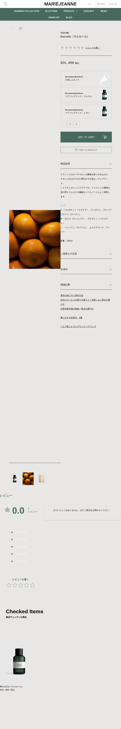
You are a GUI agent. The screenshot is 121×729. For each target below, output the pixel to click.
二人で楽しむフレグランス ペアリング (78, 326)
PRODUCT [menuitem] (69, 11)
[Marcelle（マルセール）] (19, 662)
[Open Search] (5, 4)
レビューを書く (92, 48)
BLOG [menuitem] (69, 17)
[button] (20, 532)
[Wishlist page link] (89, 4)
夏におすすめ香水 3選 (71, 317)
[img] (70, 48)
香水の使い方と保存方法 (71, 295)
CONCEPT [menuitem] (89, 11)
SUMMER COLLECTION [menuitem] (26, 11)
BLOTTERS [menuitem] (51, 11)
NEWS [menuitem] (103, 11)
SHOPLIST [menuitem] (54, 17)
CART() (113, 4)
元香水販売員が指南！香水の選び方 (77, 309)
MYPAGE (101, 4)
